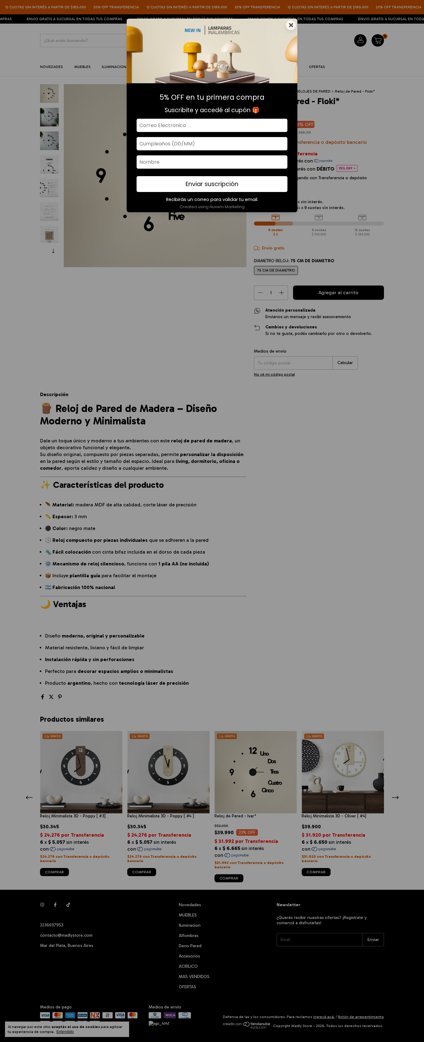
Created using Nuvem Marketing (212, 206)
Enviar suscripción (212, 184)
